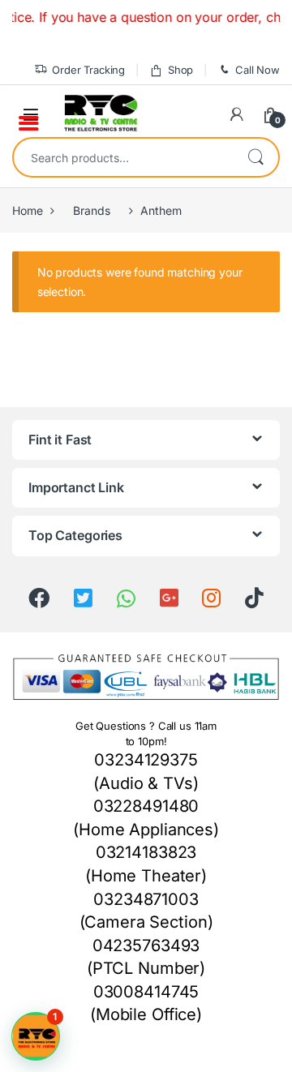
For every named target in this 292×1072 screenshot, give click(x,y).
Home (27, 210)
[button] (35, 1036)
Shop (180, 69)
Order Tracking (88, 69)
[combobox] (123, 157)
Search (255, 157)
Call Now (257, 69)
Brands (91, 210)
